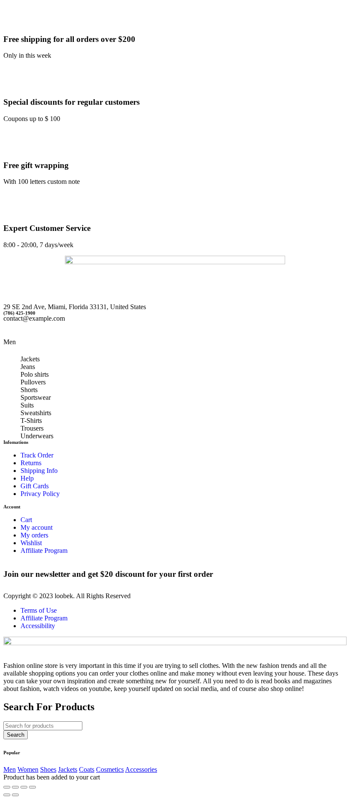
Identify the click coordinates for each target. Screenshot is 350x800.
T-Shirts (31, 420)
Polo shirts (34, 374)
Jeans (27, 366)
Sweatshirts (35, 412)
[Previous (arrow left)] (6, 795)
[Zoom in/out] (32, 787)
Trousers (32, 428)
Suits (27, 405)
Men (9, 769)
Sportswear (35, 397)
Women (28, 769)
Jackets (30, 359)
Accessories (141, 769)
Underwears (36, 436)
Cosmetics (110, 769)
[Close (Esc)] (6, 787)
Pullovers (33, 382)
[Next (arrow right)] (15, 795)
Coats (86, 769)
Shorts (29, 389)
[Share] (15, 787)
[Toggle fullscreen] (23, 787)
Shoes (48, 769)
